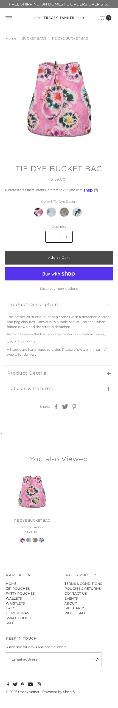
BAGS (10, 608)
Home (11, 38)
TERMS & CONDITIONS (83, 583)
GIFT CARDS (74, 608)
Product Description (32, 304)
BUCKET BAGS (34, 38)
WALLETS (14, 598)
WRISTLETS (15, 603)
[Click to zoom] (105, 56)
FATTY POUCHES (20, 593)
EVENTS (71, 598)
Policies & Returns (30, 388)
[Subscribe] (95, 659)
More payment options (59, 288)
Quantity (59, 226)
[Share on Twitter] (65, 406)
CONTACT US (75, 593)
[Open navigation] (9, 18)
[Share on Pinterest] (74, 406)
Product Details (26, 373)
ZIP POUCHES (18, 588)
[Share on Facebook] (56, 406)
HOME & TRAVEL (19, 613)
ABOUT (70, 603)
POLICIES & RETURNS (82, 588)
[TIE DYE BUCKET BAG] (32, 493)
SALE (10, 623)
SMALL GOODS (18, 618)
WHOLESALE (75, 613)
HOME (11, 583)
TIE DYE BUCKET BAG (32, 520)
